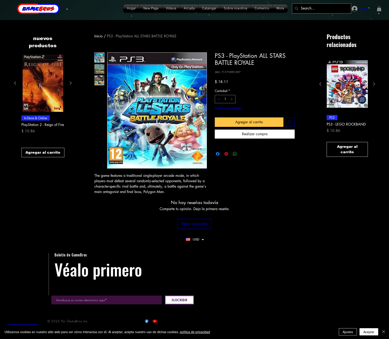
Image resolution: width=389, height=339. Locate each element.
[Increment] (232, 99)
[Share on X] (243, 154)
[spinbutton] (225, 99)
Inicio (98, 36)
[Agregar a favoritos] (290, 122)
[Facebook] (146, 321)
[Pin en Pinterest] (226, 154)
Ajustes (348, 332)
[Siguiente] (70, 83)
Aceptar (368, 332)
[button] (209, 8)
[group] (42, 105)
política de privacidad (195, 332)
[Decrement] (218, 99)
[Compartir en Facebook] (217, 154)
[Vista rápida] (42, 83)
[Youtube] (154, 321)
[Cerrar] (383, 331)
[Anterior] (15, 83)
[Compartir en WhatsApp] (234, 154)
